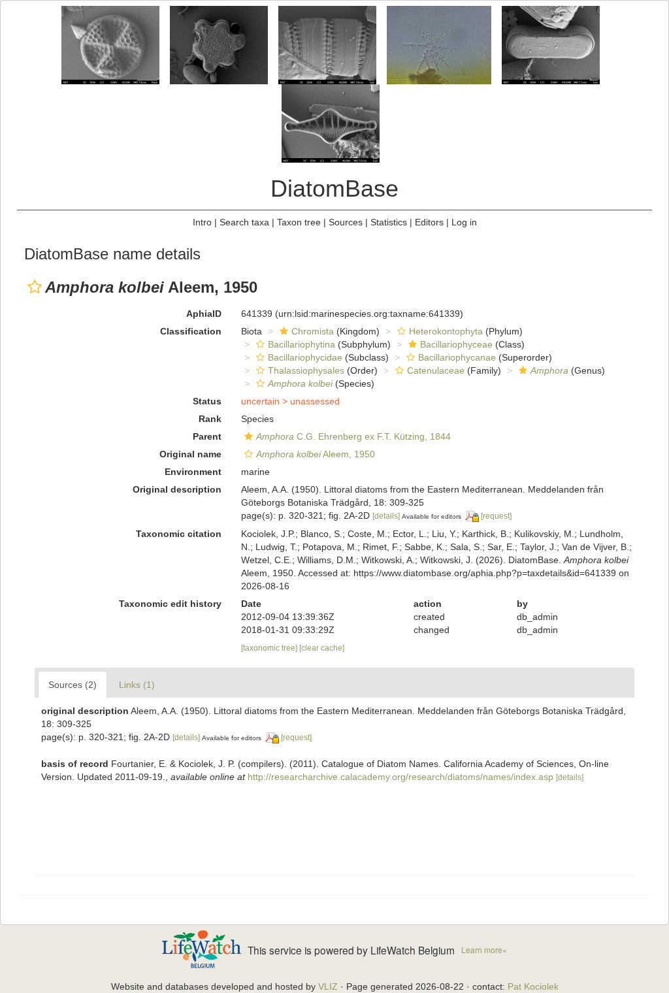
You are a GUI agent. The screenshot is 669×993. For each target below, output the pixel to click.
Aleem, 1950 (315, 454)
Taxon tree (299, 222)
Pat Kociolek (533, 986)
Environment (193, 471)
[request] (496, 516)
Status (207, 401)
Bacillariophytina (301, 344)
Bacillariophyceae (456, 344)
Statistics (388, 222)
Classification (190, 331)
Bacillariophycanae (457, 357)
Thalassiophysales (306, 370)
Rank (210, 419)
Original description (177, 489)
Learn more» (484, 949)
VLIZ (328, 986)
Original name (190, 454)
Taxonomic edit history (170, 603)
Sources (346, 222)
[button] (34, 287)
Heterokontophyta (446, 331)
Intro (202, 222)
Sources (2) (72, 684)
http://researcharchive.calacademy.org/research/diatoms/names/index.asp (400, 777)
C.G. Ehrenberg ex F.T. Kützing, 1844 (353, 436)
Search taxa (244, 222)
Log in (464, 222)
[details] (386, 516)
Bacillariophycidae (305, 357)
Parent (207, 436)
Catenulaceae (436, 370)
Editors (429, 222)
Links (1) (137, 684)
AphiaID (203, 313)
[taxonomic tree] (270, 648)
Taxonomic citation (178, 534)
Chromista (312, 331)
